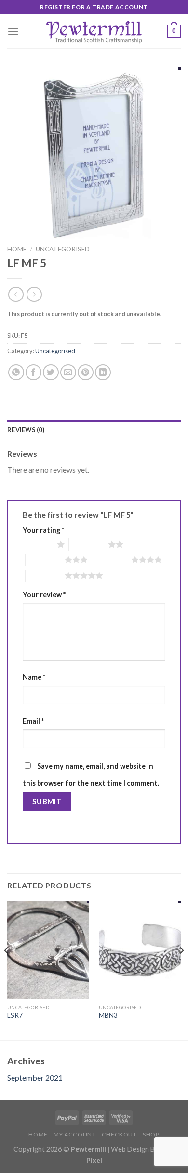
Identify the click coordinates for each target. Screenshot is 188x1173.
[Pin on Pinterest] (86, 372)
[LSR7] (48, 950)
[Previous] (7, 969)
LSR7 (15, 1015)
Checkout (119, 1134)
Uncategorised (63, 249)
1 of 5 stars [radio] (37, 544)
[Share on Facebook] (33, 372)
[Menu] (13, 31)
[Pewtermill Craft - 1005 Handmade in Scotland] (94, 31)
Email (33, 721)
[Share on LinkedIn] (103, 372)
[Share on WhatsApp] (16, 372)
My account (74, 1134)
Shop (151, 1134)
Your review (44, 594)
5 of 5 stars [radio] (45, 575)
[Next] (181, 969)
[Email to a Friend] (68, 372)
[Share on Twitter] (51, 372)
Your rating (43, 530)
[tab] (94, 429)
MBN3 (108, 1015)
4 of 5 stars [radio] (111, 559)
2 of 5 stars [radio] (88, 544)
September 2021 (35, 1077)
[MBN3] (140, 950)
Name (34, 677)
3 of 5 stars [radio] (45, 559)
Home (17, 249)
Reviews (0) (25, 430)
